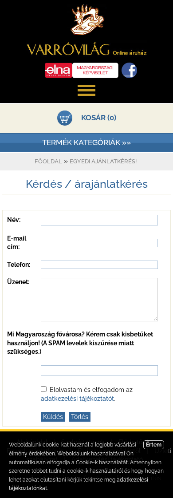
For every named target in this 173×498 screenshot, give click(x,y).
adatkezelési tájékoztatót (77, 398)
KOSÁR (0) (98, 117)
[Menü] (86, 100)
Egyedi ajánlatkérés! (103, 161)
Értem (153, 445)
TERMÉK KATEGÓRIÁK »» (86, 142)
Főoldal (48, 161)
